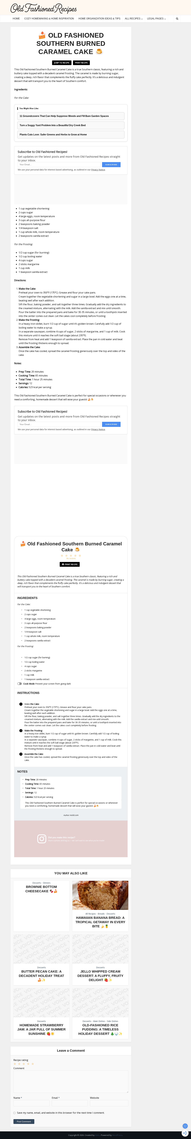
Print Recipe (81, 62)
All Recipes (132, 18)
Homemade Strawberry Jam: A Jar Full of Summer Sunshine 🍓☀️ (41, 1029)
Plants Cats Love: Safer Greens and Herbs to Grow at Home (53, 134)
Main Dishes (99, 1021)
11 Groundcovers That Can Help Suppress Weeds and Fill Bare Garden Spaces (64, 116)
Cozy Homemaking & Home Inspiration (49, 18)
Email (56, 1097)
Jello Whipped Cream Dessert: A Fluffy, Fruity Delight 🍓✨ (100, 976)
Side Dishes (112, 1021)
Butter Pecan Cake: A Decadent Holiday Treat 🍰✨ (41, 976)
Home (16, 18)
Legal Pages (155, 18)
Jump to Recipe (61, 62)
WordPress (117, 1135)
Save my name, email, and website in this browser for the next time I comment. (60, 1112)
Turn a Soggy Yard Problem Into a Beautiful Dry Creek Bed (53, 125)
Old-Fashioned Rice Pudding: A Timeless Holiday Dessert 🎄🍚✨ (100, 1029)
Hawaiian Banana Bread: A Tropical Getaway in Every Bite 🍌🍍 (100, 922)
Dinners (46, 882)
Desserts (36, 882)
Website (94, 1097)
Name (17, 1097)
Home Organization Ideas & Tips (99, 18)
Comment (18, 1068)
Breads (101, 913)
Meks (97, 1135)
